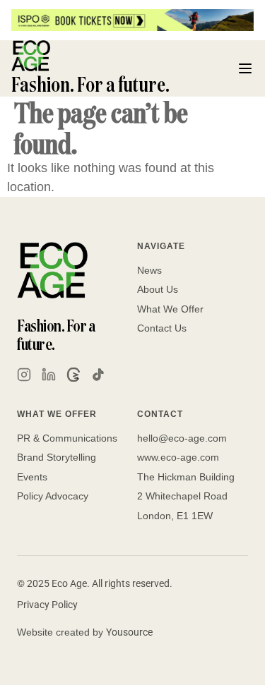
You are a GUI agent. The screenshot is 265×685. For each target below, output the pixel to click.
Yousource (129, 632)
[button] (245, 68)
